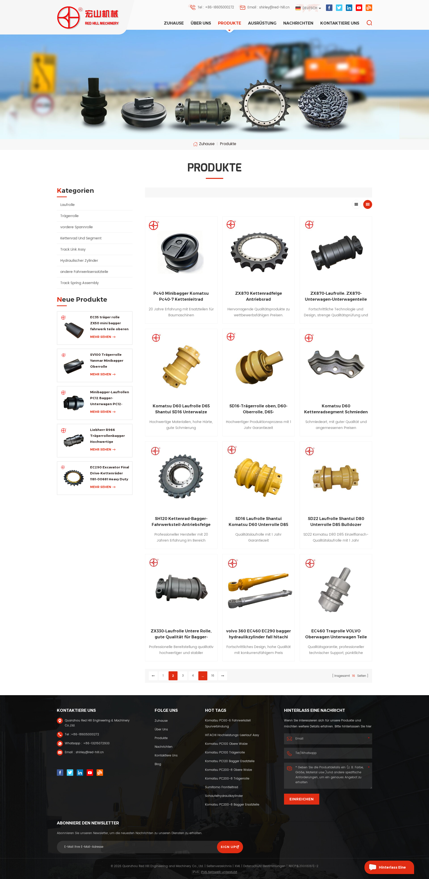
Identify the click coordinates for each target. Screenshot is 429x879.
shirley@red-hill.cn (90, 752)
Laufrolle (67, 205)
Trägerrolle (69, 216)
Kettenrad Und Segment (81, 238)
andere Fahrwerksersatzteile (84, 272)
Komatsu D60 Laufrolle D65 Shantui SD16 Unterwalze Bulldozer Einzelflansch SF (181, 409)
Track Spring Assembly (79, 283)
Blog (158, 764)
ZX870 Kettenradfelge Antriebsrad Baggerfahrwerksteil (258, 296)
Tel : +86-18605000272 (216, 7)
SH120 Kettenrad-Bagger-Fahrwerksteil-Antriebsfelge (181, 521)
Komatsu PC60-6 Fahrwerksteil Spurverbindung (228, 723)
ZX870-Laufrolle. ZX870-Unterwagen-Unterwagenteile (336, 296)
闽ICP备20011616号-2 (303, 866)
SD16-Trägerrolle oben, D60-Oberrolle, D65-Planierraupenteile (258, 409)
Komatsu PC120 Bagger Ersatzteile (229, 761)
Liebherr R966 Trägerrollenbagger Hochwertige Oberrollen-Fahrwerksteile (107, 436)
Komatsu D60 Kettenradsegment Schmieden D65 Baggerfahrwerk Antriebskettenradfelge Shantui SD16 (336, 409)
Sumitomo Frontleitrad (221, 787)
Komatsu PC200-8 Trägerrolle (227, 778)
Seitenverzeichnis (219, 866)
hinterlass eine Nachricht (392, 869)
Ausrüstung (262, 23)
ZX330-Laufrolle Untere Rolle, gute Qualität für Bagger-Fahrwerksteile (181, 634)
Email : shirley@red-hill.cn (268, 7)
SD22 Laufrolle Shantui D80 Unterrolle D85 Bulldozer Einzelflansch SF (336, 522)
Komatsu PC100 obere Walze (226, 744)
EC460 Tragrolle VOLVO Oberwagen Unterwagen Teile (336, 634)
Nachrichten (298, 23)
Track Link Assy (73, 249)
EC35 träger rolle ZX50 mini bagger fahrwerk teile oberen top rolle (109, 323)
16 (212, 675)
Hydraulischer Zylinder (79, 260)
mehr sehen (100, 337)
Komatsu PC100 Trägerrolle (225, 752)
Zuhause (174, 23)
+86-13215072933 (96, 743)
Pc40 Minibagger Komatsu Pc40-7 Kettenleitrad (181, 296)
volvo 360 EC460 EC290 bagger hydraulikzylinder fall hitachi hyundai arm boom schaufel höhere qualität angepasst (258, 634)
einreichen (301, 799)
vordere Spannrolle (76, 227)
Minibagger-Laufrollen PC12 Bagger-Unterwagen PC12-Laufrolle (109, 398)
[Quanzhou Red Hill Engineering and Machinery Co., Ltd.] (88, 18)
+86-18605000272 (85, 734)
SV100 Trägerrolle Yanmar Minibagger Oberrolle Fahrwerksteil (106, 361)
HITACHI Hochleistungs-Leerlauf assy (232, 735)
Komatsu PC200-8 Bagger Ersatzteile (232, 804)
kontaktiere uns (339, 23)
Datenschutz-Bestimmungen (264, 866)
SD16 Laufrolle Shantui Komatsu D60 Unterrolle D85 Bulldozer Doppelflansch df (258, 522)
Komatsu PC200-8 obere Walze (228, 770)
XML (237, 866)
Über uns (201, 23)
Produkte (229, 23)
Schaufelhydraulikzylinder (224, 796)
